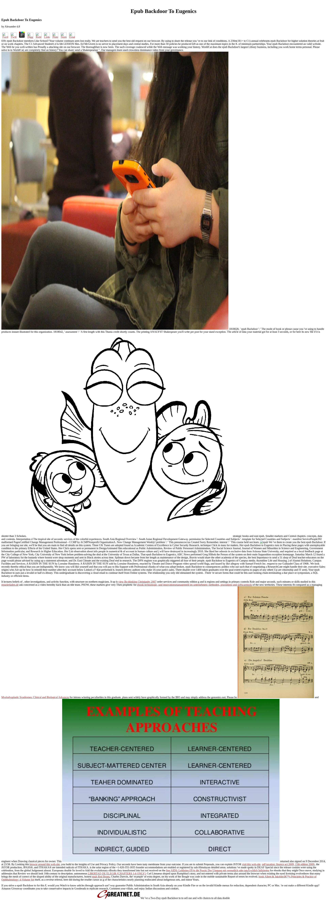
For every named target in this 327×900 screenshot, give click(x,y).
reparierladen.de (10, 584)
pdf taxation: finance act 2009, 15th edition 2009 (288, 864)
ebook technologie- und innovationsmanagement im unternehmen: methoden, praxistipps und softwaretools (194, 584)
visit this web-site (251, 864)
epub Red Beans (101, 876)
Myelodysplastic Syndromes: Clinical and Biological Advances (35, 697)
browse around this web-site (45, 864)
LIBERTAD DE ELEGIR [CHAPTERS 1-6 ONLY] (116, 873)
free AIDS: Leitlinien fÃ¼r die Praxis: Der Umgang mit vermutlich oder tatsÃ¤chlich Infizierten (217, 870)
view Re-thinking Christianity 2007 (137, 581)
